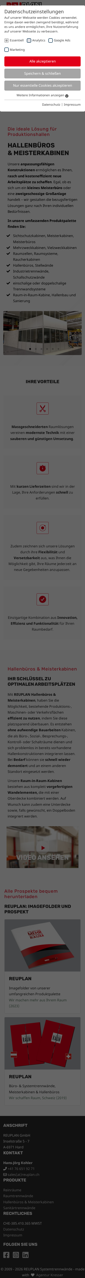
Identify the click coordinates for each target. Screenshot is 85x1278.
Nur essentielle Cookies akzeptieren (42, 85)
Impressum (72, 104)
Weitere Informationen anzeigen (41, 95)
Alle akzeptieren (42, 61)
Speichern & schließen (42, 73)
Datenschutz (51, 104)
